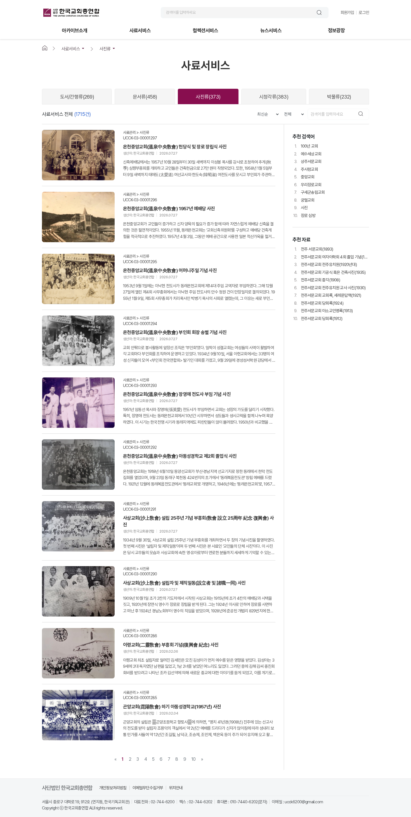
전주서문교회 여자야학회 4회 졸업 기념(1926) (331, 257)
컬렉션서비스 (205, 30)
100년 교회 (306, 146)
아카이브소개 (74, 30)
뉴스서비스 (271, 30)
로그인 (364, 12)
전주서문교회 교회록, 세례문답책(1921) (327, 295)
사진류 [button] (105, 49)
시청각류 (273, 97)
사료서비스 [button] (71, 49)
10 (193, 759)
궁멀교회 (304, 200)
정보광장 (336, 30)
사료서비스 (140, 30)
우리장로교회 (307, 184)
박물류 (339, 97)
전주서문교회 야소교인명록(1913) (323, 310)
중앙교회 (304, 176)
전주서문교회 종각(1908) (317, 280)
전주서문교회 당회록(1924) (318, 303)
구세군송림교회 (309, 192)
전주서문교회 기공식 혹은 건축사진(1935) (330, 272)
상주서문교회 (307, 161)
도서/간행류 (77, 97)
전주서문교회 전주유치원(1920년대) (325, 264)
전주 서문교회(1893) (314, 249)
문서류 (145, 97)
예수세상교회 (307, 154)
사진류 (208, 97)
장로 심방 (304, 215)
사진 (301, 207)
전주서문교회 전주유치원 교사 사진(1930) (330, 287)
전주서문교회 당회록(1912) (317, 318)
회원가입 (347, 12)
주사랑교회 (306, 169)
